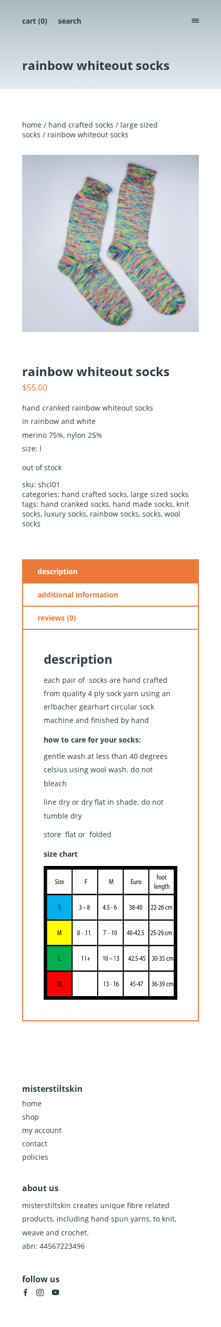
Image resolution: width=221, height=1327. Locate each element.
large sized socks (160, 494)
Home (32, 125)
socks (151, 514)
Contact (34, 1143)
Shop (30, 1117)
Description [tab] (58, 571)
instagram (40, 1292)
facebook (25, 1292)
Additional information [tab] (78, 594)
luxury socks (65, 514)
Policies (35, 1157)
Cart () (34, 21)
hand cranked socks (75, 504)
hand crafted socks (81, 125)
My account (42, 1130)
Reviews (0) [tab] (57, 618)
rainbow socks (114, 514)
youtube (55, 1292)
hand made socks (143, 504)
